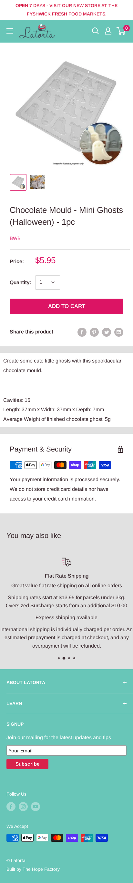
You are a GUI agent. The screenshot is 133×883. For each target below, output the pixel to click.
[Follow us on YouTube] (35, 806)
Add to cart (66, 306)
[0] (121, 31)
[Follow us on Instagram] (23, 806)
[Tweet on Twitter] (106, 332)
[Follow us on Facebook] (10, 806)
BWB (15, 238)
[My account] (108, 31)
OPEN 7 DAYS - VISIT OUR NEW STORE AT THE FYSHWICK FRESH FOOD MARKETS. (66, 9)
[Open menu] (9, 31)
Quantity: (20, 282)
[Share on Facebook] (82, 332)
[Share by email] (118, 332)
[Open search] (95, 31)
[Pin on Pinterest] (94, 332)
